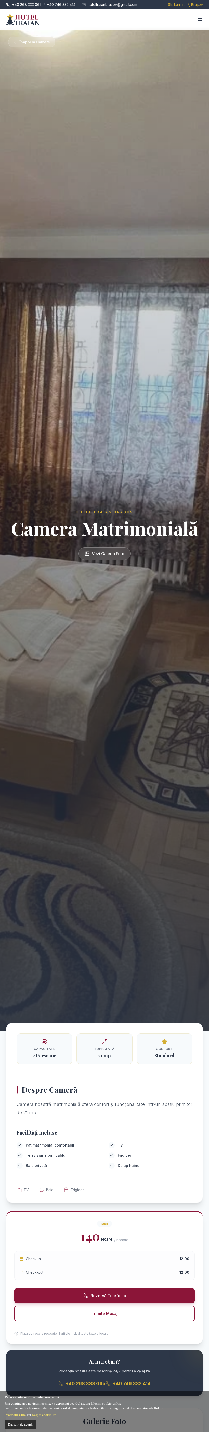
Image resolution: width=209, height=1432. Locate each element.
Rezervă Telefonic (108, 1295)
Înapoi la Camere (35, 42)
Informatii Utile (15, 1414)
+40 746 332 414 (61, 4)
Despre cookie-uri (44, 1414)
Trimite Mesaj (104, 1313)
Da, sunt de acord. (20, 1424)
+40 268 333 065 (27, 4)
